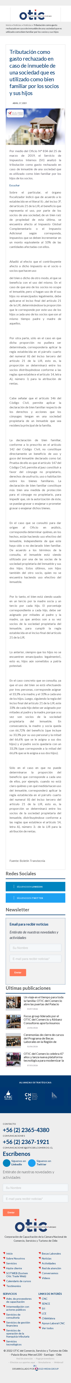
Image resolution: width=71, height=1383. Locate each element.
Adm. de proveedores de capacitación (19, 1300)
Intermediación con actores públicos (17, 1308)
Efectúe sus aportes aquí (22, 1362)
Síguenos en (29, 886)
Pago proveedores (45, 1358)
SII (43, 1308)
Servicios (11, 1263)
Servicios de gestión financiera (18, 1324)
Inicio (8, 25)
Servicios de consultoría (13, 1316)
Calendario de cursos (18, 1281)
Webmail (58, 1362)
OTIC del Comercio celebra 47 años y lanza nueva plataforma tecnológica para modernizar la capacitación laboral (44, 1057)
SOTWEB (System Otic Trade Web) (17, 1275)
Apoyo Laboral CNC (53, 1323)
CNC (45, 1298)
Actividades (49, 1263)
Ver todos (48, 1328)
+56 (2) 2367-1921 (26, 1141)
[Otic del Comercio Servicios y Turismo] (35, 14)
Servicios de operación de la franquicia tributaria (17, 1333)
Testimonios (13, 1286)
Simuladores (44, 1362)
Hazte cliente (14, 1268)
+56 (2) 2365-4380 (26, 1129)
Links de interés (50, 1293)
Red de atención (51, 1268)
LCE (44, 1313)
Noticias (17, 25)
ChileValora (48, 1318)
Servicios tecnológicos (14, 1343)
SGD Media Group (48, 1369)
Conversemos (50, 1273)
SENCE (46, 1303)
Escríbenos (16, 1153)
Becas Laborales (51, 1253)
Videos (46, 1278)
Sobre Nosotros (15, 1258)
